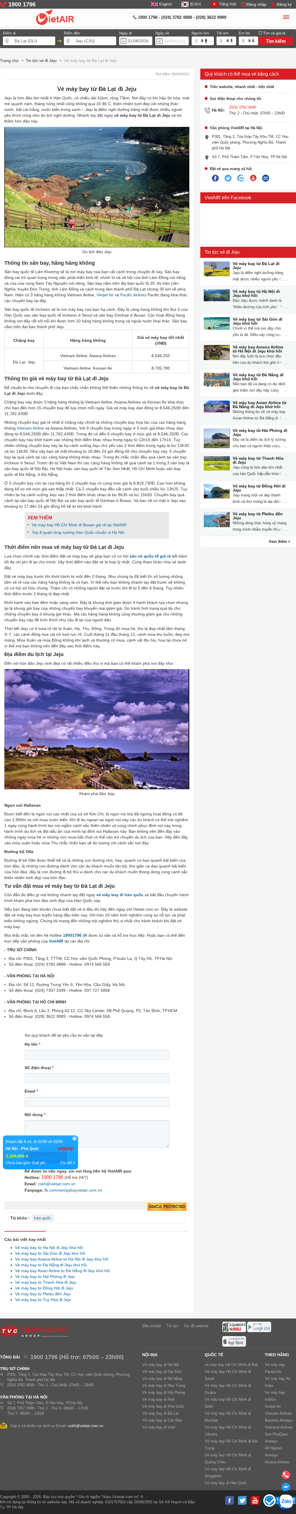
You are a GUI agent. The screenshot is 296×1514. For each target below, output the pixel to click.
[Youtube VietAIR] (253, 178)
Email (31, 1091)
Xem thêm (278, 541)
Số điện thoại (39, 1067)
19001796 (72, 935)
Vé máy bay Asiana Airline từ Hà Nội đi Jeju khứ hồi (60, 1259)
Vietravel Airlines (279, 1427)
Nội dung (35, 1114)
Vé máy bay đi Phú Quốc (163, 1406)
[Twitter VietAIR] (228, 178)
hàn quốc (42, 1218)
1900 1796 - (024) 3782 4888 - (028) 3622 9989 (181, 17)
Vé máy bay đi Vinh (158, 1427)
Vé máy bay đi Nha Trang (163, 1385)
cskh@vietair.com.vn (56, 1183)
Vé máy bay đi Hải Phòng (163, 1392)
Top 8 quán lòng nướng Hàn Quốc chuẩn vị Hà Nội (78, 532)
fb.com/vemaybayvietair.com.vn (73, 1190)
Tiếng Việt (227, 4)
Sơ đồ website (196, 1326)
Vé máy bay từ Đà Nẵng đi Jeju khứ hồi (49, 1265)
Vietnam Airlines (278, 1413)
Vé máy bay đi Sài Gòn (161, 1371)
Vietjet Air (105, 295)
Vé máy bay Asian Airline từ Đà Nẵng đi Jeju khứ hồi (61, 1270)
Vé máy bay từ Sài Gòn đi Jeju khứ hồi (48, 1253)
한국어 (195, 4)
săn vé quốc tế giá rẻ (150, 556)
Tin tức (172, 1326)
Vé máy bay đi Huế (158, 1399)
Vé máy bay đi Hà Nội (160, 1365)
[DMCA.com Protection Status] (166, 1207)
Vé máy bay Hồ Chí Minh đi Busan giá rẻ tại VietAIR (79, 525)
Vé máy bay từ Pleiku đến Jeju (41, 1294)
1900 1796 (52, 1177)
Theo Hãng (277, 1354)
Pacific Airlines (133, 295)
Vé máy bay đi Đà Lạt (160, 1413)
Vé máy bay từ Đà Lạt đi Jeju (256, 265)
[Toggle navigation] (286, 17)
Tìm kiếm (276, 41)
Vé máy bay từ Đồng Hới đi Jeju (42, 1288)
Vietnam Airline (30, 428)
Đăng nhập (256, 4)
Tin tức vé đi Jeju (222, 252)
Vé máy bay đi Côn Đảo (162, 1420)
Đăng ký (284, 4)
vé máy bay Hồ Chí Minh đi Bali (231, 1365)
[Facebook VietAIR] (215, 178)
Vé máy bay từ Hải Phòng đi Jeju (43, 1276)
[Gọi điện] (286, 1477)
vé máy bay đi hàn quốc (119, 894)
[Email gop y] (265, 178)
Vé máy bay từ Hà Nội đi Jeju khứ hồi (47, 1247)
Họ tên (32, 1044)
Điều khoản (151, 1326)
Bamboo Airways (279, 1420)
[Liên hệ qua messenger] (286, 1489)
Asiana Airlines (277, 1462)
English (165, 4)
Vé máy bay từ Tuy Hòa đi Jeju (41, 1299)
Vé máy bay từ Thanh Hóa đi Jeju (44, 1282)
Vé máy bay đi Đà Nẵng (162, 1378)
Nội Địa (150, 1354)
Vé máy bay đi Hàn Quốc (226, 1483)
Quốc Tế (214, 1354)
